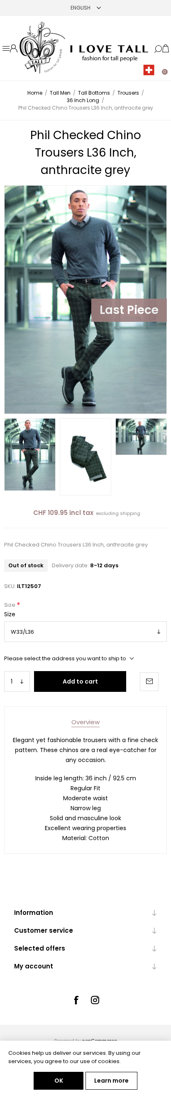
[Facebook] (76, 1000)
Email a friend (149, 681)
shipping (130, 513)
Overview (85, 722)
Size (10, 605)
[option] (30, 454)
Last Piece (129, 310)
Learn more (111, 1080)
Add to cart (80, 681)
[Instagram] (95, 1000)
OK (58, 1080)
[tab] (85, 722)
